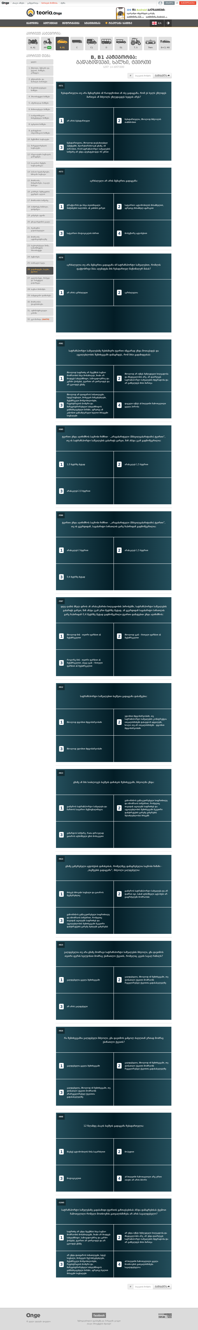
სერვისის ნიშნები (37, 124)
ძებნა (63, 3)
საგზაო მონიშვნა (36, 289)
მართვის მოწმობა (49, 3)
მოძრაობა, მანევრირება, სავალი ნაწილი (38, 182)
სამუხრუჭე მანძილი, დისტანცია (37, 208)
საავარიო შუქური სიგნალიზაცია (36, 164)
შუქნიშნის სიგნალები (38, 139)
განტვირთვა (32, 3)
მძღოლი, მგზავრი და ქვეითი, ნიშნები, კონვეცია (39, 70)
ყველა (34, 62)
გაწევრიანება (188, 3)
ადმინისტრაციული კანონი (37, 311)
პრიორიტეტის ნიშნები (39, 97)
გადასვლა (161, 75)
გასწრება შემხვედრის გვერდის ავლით (38, 193)
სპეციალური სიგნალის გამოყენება (39, 155)
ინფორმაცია (71, 23)
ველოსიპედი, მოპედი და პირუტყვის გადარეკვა (38, 280)
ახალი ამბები (18, 3)
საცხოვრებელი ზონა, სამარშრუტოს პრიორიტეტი (38, 248)
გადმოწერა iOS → (135, 17)
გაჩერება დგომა (36, 215)
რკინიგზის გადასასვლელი (35, 229)
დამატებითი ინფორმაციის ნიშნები (39, 132)
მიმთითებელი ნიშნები (39, 109)
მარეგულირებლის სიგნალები (37, 147)
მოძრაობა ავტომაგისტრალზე (37, 238)
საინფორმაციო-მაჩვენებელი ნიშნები (39, 116)
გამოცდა (32, 23)
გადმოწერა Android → (156, 17)
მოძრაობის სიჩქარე (37, 200)
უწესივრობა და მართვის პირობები (38, 80)
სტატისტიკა (92, 23)
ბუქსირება (33, 257)
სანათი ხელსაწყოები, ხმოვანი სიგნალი (38, 173)
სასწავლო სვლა (36, 263)
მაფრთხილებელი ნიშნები (37, 89)
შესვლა (169, 3)
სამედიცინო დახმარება (39, 295)
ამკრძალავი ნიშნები (39, 103)
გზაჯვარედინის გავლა (38, 222)
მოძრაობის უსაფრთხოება (35, 303)
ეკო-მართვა (38, 319)
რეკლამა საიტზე (120, 23)
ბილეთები (50, 23)
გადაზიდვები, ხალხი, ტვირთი (38, 270)
